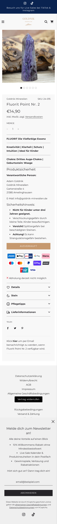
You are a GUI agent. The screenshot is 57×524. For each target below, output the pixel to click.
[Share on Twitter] (15, 328)
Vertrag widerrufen (28, 399)
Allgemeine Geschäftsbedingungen (29, 393)
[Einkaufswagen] (52, 21)
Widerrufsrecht (28, 380)
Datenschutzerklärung (28, 376)
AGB (28, 384)
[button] (21, 88)
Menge (10, 123)
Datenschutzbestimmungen (21, 507)
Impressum (28, 389)
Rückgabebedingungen (28, 409)
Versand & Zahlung (29, 414)
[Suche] (46, 21)
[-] (7, 129)
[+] (18, 129)
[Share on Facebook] (7, 328)
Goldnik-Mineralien (17, 98)
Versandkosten (34, 116)
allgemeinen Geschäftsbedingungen (31, 505)
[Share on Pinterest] (22, 328)
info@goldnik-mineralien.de (31, 198)
